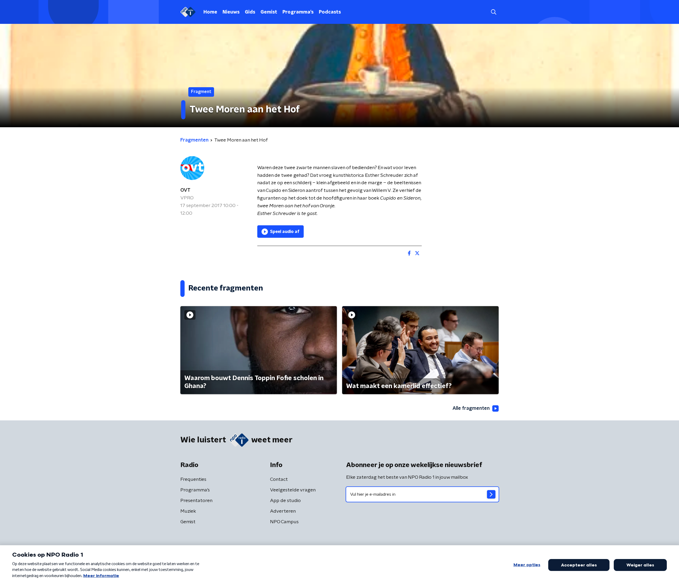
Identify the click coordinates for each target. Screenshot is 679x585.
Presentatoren (196, 500)
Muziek (188, 511)
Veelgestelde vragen (293, 490)
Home (210, 12)
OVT (185, 190)
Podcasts (330, 12)
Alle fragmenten (471, 408)
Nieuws (231, 12)
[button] (493, 12)
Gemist (268, 12)
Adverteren (283, 511)
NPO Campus (284, 522)
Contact (279, 479)
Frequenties (193, 479)
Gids (250, 12)
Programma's (298, 12)
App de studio (285, 500)
